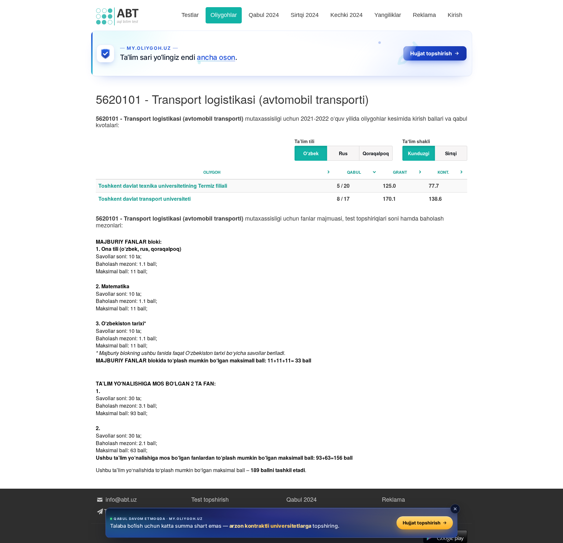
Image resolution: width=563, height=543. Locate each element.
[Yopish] (455, 509)
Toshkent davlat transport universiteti (144, 198)
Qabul (354, 172)
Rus (343, 153)
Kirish (455, 15)
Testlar (190, 15)
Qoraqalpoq (376, 153)
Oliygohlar (223, 15)
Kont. (443, 172)
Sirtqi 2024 (305, 15)
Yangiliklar (387, 15)
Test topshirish (210, 499)
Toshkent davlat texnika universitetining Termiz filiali (162, 185)
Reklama (424, 15)
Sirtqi (451, 153)
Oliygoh (212, 172)
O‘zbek (311, 153)
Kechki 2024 (346, 15)
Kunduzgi (418, 153)
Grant (400, 172)
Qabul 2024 (264, 15)
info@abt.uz (120, 499)
